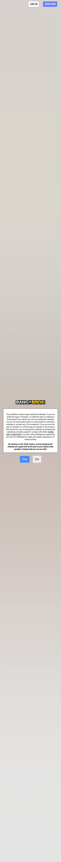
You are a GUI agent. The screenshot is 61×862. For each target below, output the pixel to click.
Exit (37, 459)
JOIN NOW (50, 4)
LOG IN (33, 4)
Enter (24, 459)
